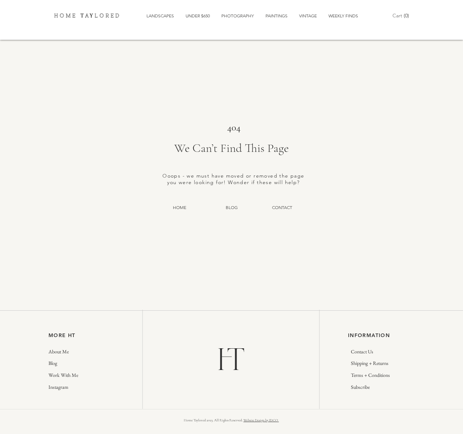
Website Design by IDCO (261, 420)
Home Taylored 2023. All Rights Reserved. (213, 420)
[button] (400, 15)
